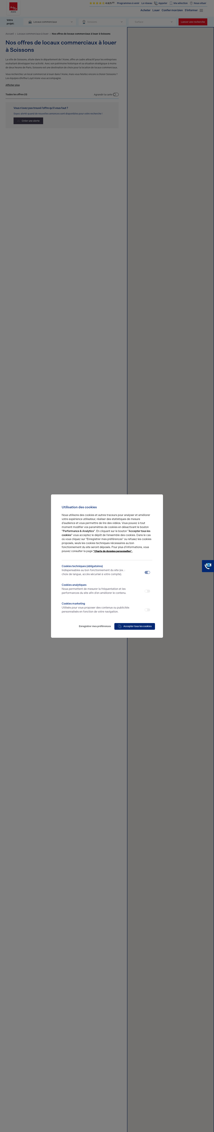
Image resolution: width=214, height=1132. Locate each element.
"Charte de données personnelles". (112, 551)
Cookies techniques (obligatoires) (93, 570)
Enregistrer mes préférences (95, 626)
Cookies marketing (95, 607)
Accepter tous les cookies (137, 626)
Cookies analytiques (94, 588)
